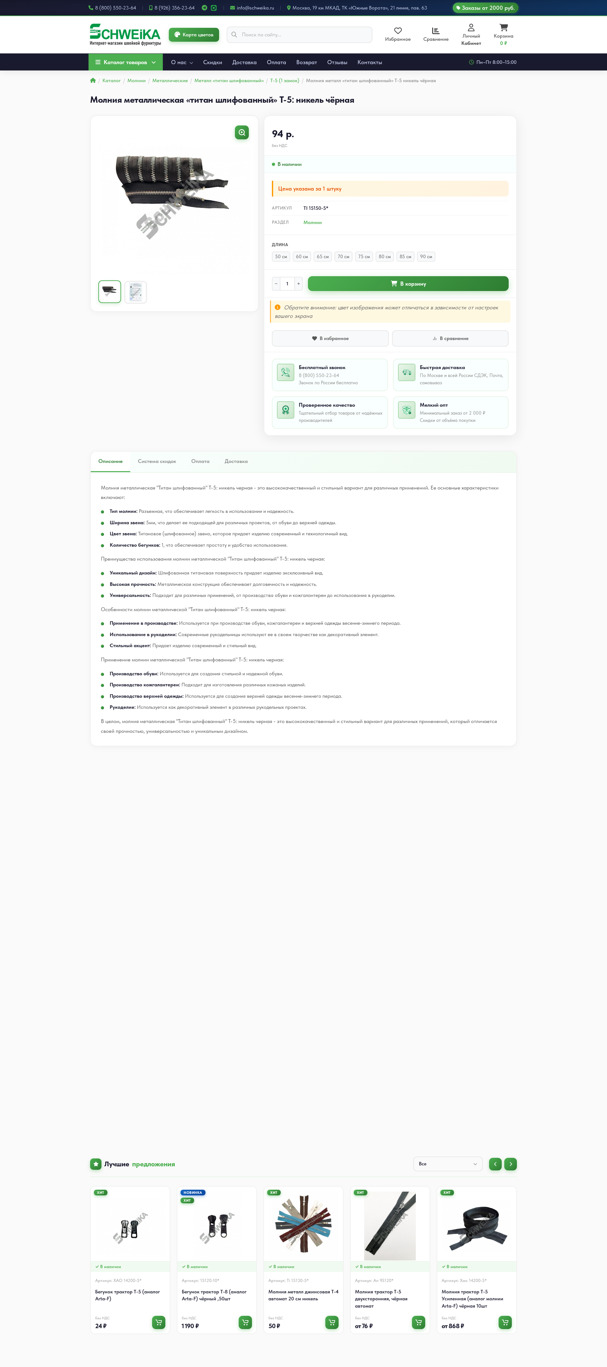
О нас (179, 62)
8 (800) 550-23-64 (115, 8)
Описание (110, 461)
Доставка (244, 62)
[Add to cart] (158, 1322)
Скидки (212, 62)
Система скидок (157, 461)
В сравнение (454, 338)
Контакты (370, 62)
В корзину (413, 283)
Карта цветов (198, 35)
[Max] (213, 7)
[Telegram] (204, 7)
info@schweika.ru (255, 8)
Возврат (306, 62)
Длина (280, 244)
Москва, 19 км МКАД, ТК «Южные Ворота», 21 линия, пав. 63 (359, 8)
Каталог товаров (125, 62)
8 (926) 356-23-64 (175, 8)
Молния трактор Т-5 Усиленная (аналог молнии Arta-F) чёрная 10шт (472, 1299)
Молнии (313, 222)
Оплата (276, 62)
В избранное (334, 338)
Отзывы (337, 62)
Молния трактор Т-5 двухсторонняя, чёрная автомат (381, 1299)
